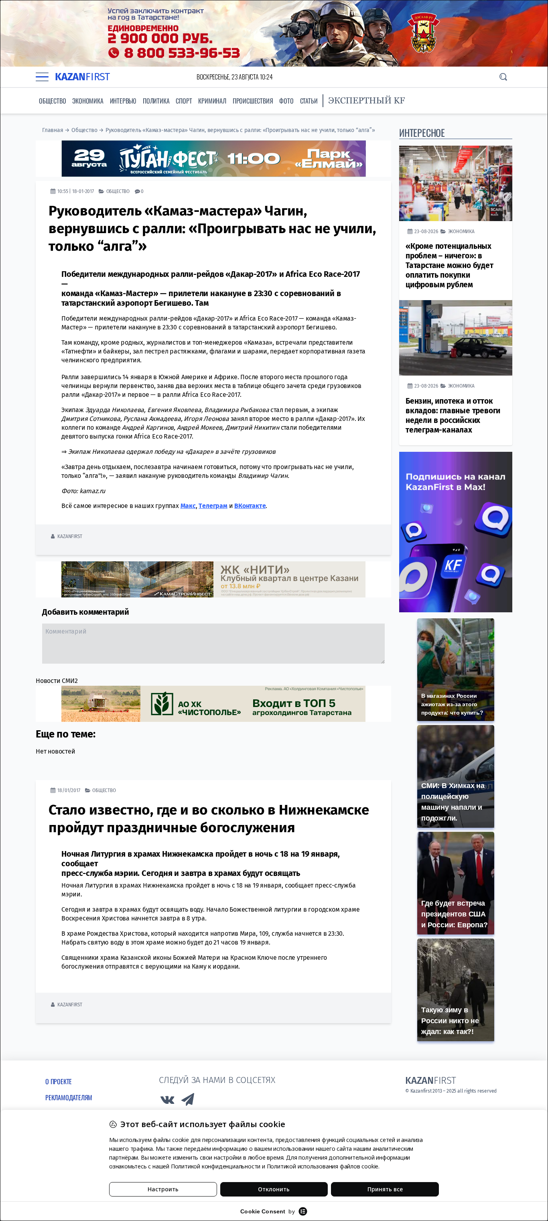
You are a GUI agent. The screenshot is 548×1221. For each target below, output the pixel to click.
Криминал (212, 101)
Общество (52, 101)
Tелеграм (213, 506)
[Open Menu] (42, 76)
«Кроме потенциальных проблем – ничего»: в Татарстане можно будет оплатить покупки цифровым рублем (449, 265)
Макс (188, 506)
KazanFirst (69, 536)
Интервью (123, 101)
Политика (156, 101)
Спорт (184, 101)
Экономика (87, 101)
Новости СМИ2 (57, 681)
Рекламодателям (68, 1097)
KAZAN (82, 77)
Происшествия (253, 101)
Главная (52, 130)
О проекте (58, 1081)
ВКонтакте (250, 506)
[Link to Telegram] (188, 1101)
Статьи (309, 101)
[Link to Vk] (167, 1101)
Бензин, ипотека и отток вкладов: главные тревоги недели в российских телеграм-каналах (453, 415)
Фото (286, 101)
